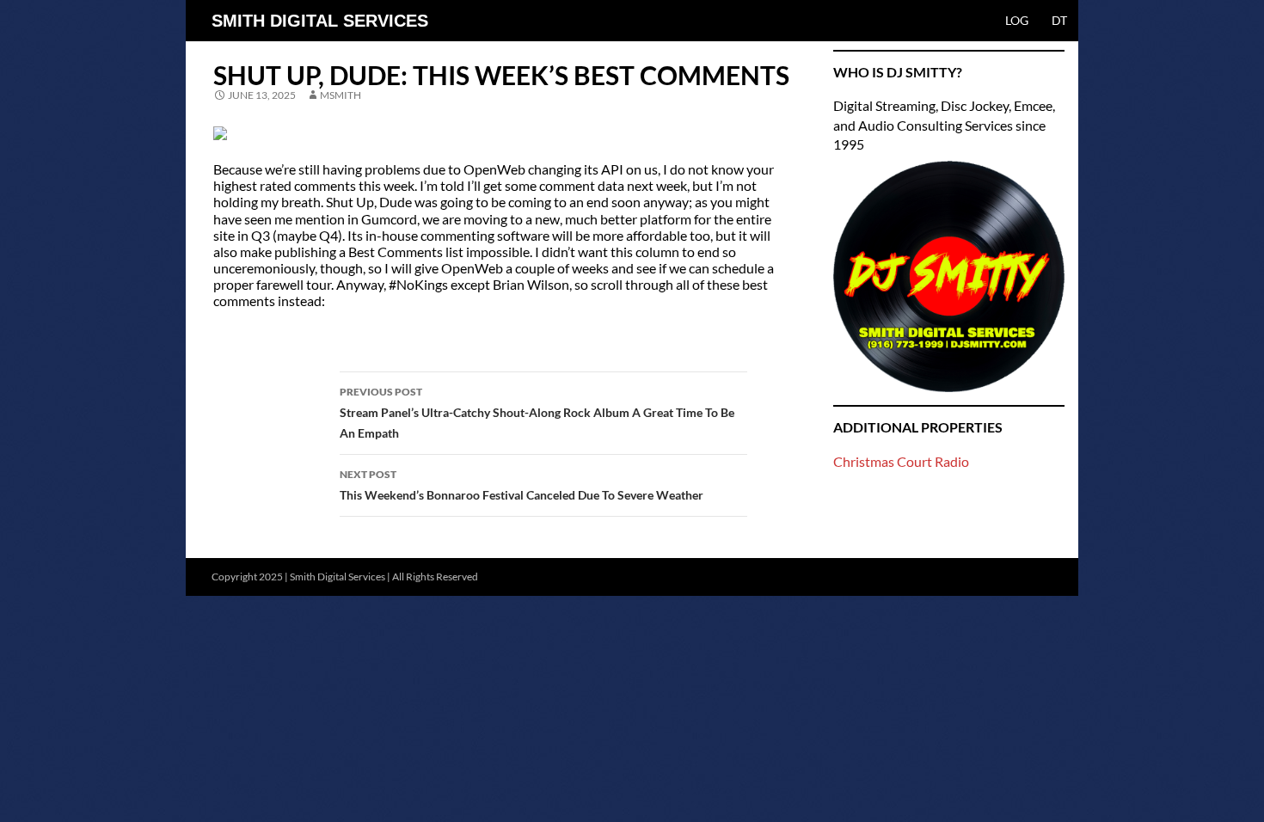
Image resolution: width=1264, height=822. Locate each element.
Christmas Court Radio (901, 461)
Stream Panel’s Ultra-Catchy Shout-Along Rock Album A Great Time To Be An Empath (537, 412)
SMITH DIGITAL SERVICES (320, 20)
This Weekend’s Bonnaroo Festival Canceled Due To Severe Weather (521, 485)
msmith (340, 95)
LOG (1016, 20)
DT (1059, 20)
